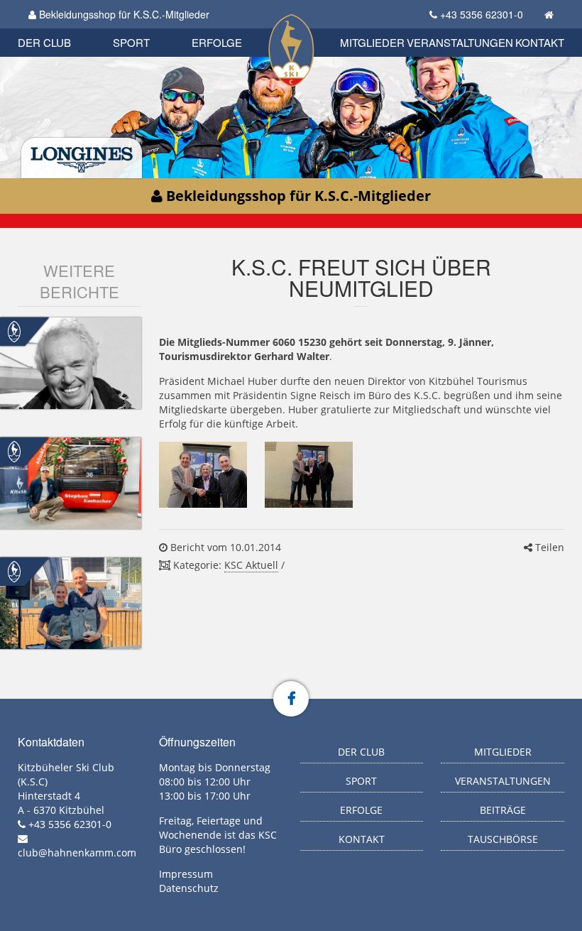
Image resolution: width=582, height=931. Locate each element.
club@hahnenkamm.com (77, 852)
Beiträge (503, 810)
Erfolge (217, 42)
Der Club (44, 42)
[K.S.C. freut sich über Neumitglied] (203, 475)
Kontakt (539, 42)
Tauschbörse (503, 839)
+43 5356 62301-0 (481, 14)
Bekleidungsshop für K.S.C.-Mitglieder (122, 14)
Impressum (186, 874)
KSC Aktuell (251, 565)
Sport (131, 42)
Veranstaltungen (460, 42)
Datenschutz (189, 888)
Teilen (548, 547)
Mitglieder (372, 42)
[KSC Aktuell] (14, 330)
